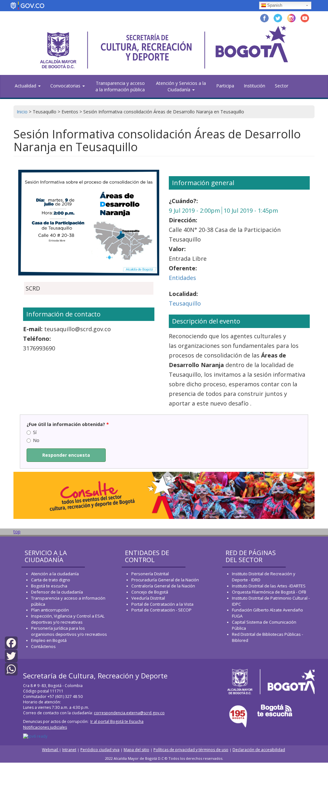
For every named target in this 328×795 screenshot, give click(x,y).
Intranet (69, 749)
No (36, 440)
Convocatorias (66, 86)
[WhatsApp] (11, 669)
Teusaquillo (185, 303)
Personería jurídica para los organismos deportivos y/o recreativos (69, 631)
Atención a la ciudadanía (55, 574)
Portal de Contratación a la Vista (162, 604)
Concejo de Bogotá (149, 592)
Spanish (274, 5)
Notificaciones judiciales (45, 727)
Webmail (50, 749)
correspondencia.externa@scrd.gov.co (129, 713)
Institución (254, 86)
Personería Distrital (150, 574)
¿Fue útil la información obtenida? (68, 424)
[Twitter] (11, 655)
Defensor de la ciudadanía (57, 592)
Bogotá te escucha (49, 586)
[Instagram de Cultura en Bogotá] (291, 17)
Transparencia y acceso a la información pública (120, 86)
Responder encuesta (66, 455)
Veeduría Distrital (148, 598)
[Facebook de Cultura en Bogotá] (264, 17)
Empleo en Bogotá (49, 640)
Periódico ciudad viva (99, 749)
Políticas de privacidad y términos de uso (190, 749)
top (16, 532)
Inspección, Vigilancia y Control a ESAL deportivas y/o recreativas (67, 619)
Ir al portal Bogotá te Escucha (117, 721)
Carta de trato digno (50, 580)
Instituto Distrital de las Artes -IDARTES (269, 586)
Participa (225, 86)
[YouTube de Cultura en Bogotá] (304, 17)
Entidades (182, 278)
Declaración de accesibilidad (259, 749)
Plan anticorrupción (50, 610)
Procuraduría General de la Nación (165, 580)
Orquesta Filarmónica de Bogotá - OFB (269, 592)
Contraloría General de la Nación (163, 586)
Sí (35, 432)
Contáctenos (43, 646)
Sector (281, 86)
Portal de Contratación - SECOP (161, 610)
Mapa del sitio (136, 749)
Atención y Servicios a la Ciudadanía (181, 86)
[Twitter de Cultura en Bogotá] (278, 17)
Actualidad (26, 86)
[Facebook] (11, 642)
